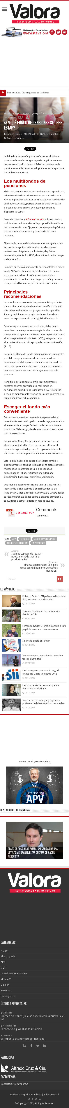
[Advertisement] (34, 60)
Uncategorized (8, 996)
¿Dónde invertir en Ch (18, 92)
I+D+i (3, 967)
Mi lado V (5, 979)
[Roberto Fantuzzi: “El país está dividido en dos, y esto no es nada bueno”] (11, 601)
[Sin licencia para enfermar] (11, 645)
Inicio (9, 113)
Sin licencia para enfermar (36, 640)
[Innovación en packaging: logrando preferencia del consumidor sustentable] (11, 705)
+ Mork (4, 950)
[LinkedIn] (44, 1046)
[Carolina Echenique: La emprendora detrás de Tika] (11, 616)
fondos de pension (17, 543)
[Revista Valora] (34, 13)
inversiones (39, 543)
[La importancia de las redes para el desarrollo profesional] (11, 690)
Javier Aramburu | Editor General (41, 1094)
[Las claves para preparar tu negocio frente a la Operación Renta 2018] (11, 675)
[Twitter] (38, 1046)
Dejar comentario (15, 138)
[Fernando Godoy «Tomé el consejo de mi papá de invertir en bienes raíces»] (11, 630)
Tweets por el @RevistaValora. (35, 761)
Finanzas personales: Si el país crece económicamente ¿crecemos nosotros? (39, 566)
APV (3, 962)
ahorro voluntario (45, 539)
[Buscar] (60, 579)
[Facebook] (31, 1046)
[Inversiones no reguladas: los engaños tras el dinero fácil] (11, 660)
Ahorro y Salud (22, 113)
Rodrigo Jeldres (14, 134)
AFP (14, 539)
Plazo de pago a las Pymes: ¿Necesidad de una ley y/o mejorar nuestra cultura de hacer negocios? (33, 852)
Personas (5, 990)
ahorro (25, 539)
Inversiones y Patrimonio (14, 973)
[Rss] (25, 1046)
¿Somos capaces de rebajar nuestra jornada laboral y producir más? (26, 555)
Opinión (5, 984)
